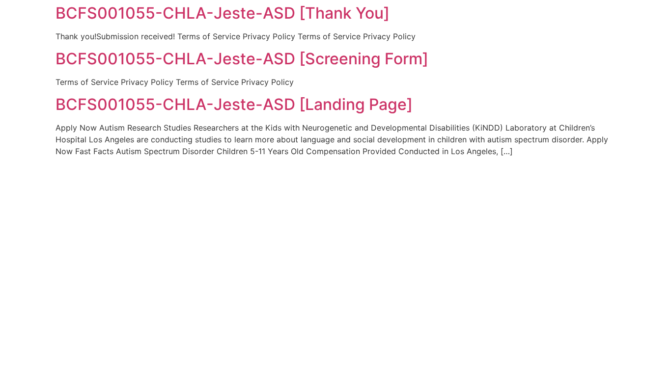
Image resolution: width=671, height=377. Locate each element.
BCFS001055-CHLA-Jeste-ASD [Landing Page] (234, 104)
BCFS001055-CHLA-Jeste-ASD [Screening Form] (242, 58)
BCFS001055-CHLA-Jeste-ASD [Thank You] (223, 13)
